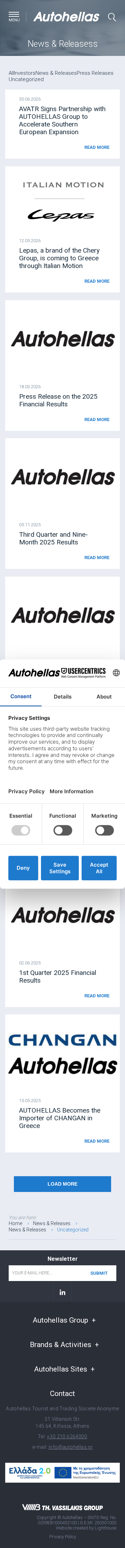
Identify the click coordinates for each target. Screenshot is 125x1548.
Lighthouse (105, 1528)
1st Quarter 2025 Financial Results (57, 976)
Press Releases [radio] (95, 73)
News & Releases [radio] (56, 73)
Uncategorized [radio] (26, 79)
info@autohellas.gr (71, 1447)
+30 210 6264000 (67, 1436)
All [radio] (11, 73)
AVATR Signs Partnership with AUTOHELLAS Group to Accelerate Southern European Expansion (62, 120)
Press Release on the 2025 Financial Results (58, 400)
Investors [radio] (24, 73)
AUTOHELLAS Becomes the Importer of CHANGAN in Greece (59, 1118)
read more (96, 147)
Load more (62, 1184)
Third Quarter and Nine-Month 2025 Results (53, 538)
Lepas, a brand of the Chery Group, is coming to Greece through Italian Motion (59, 258)
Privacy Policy (62, 1536)
